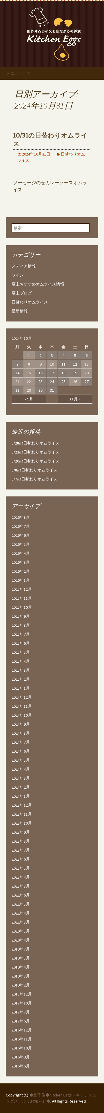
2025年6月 (21, 643)
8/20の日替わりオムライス (36, 461)
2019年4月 (21, 967)
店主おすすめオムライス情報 (38, 284)
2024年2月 (21, 787)
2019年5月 (21, 958)
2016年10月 (22, 1048)
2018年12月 (22, 994)
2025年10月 (22, 607)
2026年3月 (21, 562)
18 (64, 372)
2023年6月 (21, 859)
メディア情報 (24, 266)
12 (75, 364)
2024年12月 (22, 697)
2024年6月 (21, 751)
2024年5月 (21, 760)
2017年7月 (21, 1012)
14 (17, 372)
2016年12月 (22, 1030)
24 (52, 381)
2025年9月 (21, 616)
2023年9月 (21, 832)
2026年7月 (21, 526)
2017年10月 (22, 1003)
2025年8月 (21, 625)
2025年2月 (21, 679)
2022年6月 (21, 895)
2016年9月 (21, 1057)
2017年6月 (21, 1021)
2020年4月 (21, 940)
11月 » (75, 399)
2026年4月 (21, 553)
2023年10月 (22, 823)
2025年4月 (21, 661)
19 (75, 372)
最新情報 (20, 311)
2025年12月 (22, 589)
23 (40, 381)
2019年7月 (21, 949)
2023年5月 (21, 868)
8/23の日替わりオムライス (36, 452)
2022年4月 (21, 913)
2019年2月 (21, 985)
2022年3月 (21, 922)
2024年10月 (22, 715)
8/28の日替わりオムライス (36, 443)
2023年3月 (21, 886)
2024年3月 (21, 778)
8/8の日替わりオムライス (34, 470)
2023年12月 (22, 805)
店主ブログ (22, 293)
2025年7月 (21, 634)
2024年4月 (21, 769)
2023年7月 (21, 850)
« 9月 (29, 399)
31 (52, 390)
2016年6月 (21, 1066)
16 (40, 372)
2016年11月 (22, 1039)
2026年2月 (21, 571)
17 (52, 372)
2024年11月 (22, 706)
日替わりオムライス (30, 302)
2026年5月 (21, 544)
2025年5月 (21, 652)
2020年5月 (21, 931)
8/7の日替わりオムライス (34, 479)
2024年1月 (21, 796)
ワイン (18, 275)
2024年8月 (21, 733)
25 (64, 381)
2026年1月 (21, 580)
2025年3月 (21, 670)
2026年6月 (21, 535)
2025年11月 (22, 598)
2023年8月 (21, 841)
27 (87, 381)
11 (64, 364)
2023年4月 (21, 877)
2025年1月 (21, 688)
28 (17, 390)
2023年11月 (22, 814)
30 (40, 390)
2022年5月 (21, 904)
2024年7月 (21, 742)
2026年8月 (21, 517)
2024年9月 (21, 724)
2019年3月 (21, 976)
